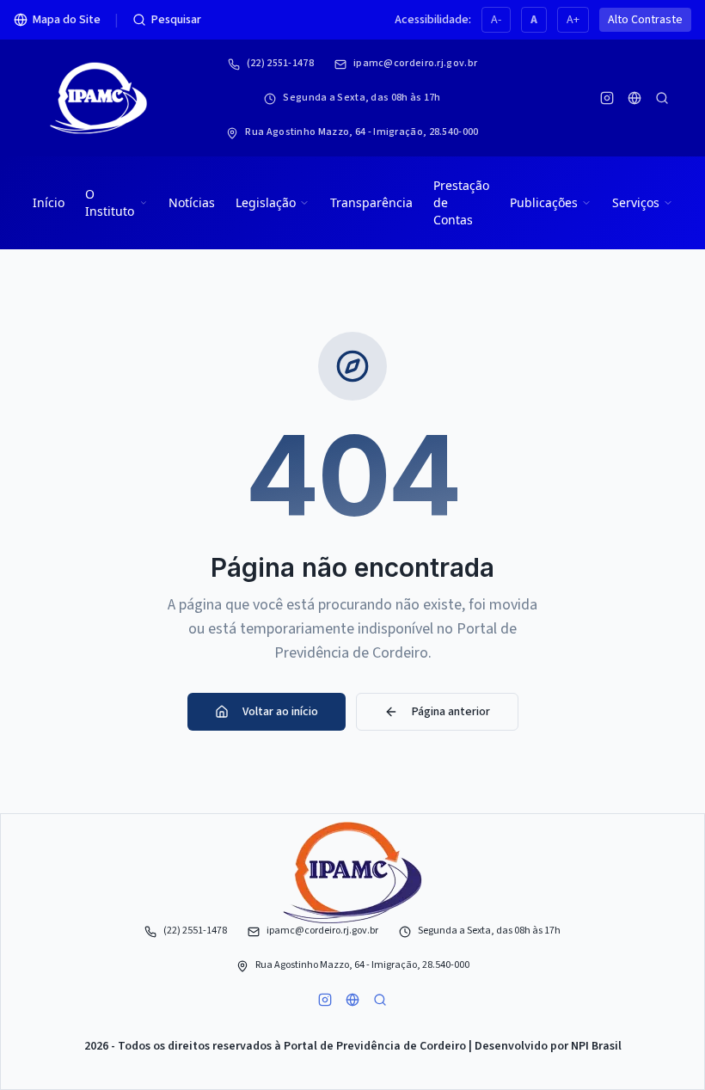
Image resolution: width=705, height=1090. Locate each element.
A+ (573, 19)
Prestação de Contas (461, 202)
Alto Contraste (645, 19)
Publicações (544, 202)
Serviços (635, 202)
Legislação (266, 202)
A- (496, 19)
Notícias (192, 202)
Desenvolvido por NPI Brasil (548, 1046)
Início (48, 202)
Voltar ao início (280, 711)
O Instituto (109, 202)
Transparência (371, 202)
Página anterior (451, 711)
